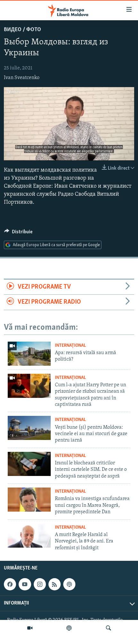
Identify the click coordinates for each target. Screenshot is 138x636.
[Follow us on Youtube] (25, 584)
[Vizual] (29, 628)
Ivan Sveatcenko (21, 77)
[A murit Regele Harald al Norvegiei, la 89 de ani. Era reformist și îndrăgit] (29, 536)
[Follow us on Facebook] (10, 584)
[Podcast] (69, 628)
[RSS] (54, 584)
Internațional (70, 345)
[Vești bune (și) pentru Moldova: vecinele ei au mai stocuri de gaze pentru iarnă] (29, 428)
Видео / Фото (22, 30)
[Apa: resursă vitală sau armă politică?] (29, 354)
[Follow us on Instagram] (40, 584)
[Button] (18, 233)
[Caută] (108, 628)
